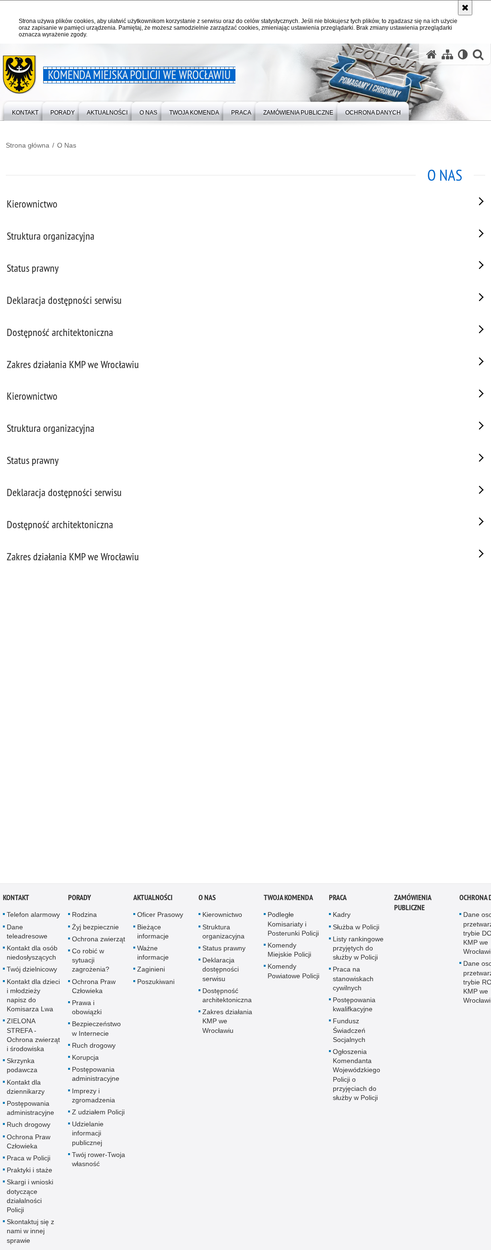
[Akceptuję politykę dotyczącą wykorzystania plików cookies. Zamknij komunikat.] (465, 7)
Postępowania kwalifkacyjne (354, 1006)
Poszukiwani (156, 983)
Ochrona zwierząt (98, 941)
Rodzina (84, 917)
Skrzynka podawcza (22, 1067)
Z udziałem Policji (98, 1114)
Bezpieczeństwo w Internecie (96, 1030)
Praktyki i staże (29, 1172)
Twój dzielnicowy (32, 971)
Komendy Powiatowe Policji (293, 973)
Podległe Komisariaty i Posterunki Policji (293, 926)
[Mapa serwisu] (447, 54)
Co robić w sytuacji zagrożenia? (90, 962)
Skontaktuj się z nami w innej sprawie (30, 1233)
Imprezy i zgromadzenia (93, 1097)
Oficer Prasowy (160, 917)
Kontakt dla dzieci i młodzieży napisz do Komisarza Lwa (33, 997)
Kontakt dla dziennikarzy (26, 1088)
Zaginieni (151, 971)
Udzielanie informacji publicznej (88, 1135)
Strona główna (27, 145)
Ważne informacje (153, 954)
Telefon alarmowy (33, 917)
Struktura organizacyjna (223, 933)
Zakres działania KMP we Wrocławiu (227, 1023)
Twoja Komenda (288, 900)
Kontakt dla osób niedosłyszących (32, 954)
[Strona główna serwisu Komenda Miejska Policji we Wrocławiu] (431, 54)
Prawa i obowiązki (87, 1009)
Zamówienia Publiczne (412, 905)
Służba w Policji (356, 929)
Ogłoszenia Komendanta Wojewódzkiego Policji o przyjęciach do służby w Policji (356, 1076)
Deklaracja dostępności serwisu (220, 971)
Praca (338, 900)
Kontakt (16, 900)
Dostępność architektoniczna (227, 997)
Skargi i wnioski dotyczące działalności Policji (30, 1198)
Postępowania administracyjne (30, 1109)
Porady (79, 900)
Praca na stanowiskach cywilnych (353, 981)
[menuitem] (25, 110)
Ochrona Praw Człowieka (28, 1143)
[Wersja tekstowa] (463, 54)
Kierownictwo (222, 917)
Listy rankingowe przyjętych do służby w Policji (358, 950)
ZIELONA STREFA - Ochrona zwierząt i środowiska (33, 1037)
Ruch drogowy (28, 1127)
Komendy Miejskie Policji (289, 951)
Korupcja (85, 1059)
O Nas (66, 145)
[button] (478, 54)
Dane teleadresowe (27, 933)
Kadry (342, 917)
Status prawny (224, 950)
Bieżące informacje (153, 933)
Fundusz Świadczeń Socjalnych (349, 1032)
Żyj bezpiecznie (95, 929)
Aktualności (153, 900)
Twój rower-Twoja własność (98, 1161)
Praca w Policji (28, 1160)
